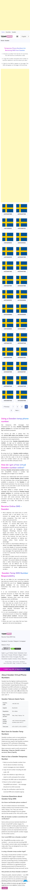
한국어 (7, 657)
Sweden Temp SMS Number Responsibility (14, 574)
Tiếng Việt (24, 658)
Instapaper (23, 641)
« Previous (6, 407)
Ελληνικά (15, 655)
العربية (7, 653)
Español (10, 658)
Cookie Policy (21, 885)
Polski (11, 657)
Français (10, 655)
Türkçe (19, 658)
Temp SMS (9, 637)
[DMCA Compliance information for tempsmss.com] (6, 649)
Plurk (8, 645)
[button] (17, 36)
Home (3, 32)
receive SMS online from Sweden (13, 435)
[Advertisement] (15, 15)
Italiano (25, 655)
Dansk (15, 653)
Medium (4, 645)
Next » (17, 410)
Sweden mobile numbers (21, 453)
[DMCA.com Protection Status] (16, 649)
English (3, 653)
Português (16, 657)
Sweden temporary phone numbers (13, 606)
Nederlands (21, 653)
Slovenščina (4, 658)
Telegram (16, 641)
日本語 (3, 657)
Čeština (11, 653)
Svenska (15, 658)
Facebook (4, 641)
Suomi (5, 655)
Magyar (20, 655)
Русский (21, 657)
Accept (5, 888)
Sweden (5, 509)
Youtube (10, 641)
